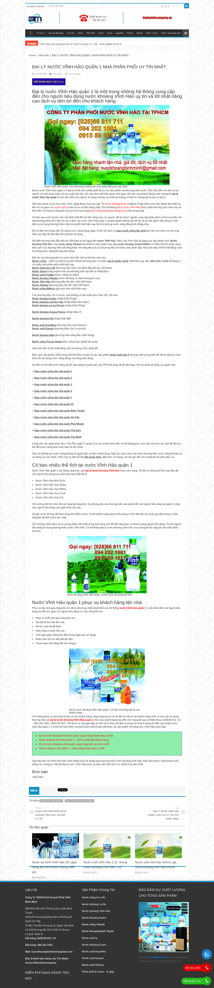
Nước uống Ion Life (93, 897)
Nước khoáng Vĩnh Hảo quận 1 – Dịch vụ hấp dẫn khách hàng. (74, 740)
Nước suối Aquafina (94, 951)
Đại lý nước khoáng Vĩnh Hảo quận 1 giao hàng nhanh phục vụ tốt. (76, 735)
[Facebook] (168, 6)
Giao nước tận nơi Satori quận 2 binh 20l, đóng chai (65, 44)
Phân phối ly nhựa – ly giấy (98, 971)
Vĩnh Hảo (90, 33)
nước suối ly (61, 207)
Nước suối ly (152, 33)
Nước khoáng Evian (94, 944)
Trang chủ (31, 32)
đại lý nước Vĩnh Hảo (128, 207)
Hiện (61, 82)
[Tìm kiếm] (186, 6)
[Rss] (162, 6)
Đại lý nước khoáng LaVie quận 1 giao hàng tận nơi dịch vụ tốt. (74, 744)
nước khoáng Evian (116, 204)
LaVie (80, 33)
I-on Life (70, 33)
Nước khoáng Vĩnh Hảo (96, 911)
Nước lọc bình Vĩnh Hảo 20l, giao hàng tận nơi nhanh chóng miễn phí (54, 867)
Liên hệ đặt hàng (56, 6)
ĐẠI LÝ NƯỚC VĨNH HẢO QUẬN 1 (79, 801)
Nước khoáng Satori (94, 917)
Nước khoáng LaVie (94, 904)
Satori (101, 33)
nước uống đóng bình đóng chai (108, 210)
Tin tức (40, 33)
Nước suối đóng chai (171, 33)
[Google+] (165, 6)
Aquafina (120, 33)
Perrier (130, 33)
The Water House (158, 957)
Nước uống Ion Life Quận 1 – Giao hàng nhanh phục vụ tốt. (72, 748)
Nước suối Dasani (93, 958)
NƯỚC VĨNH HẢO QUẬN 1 (51, 801)
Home (32, 55)
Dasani (139, 33)
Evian (109, 33)
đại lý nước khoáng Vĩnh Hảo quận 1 (71, 720)
